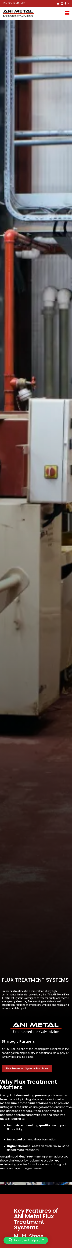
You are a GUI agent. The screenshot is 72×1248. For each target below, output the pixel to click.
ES (23, 3)
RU (18, 3)
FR (14, 3)
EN (4, 3)
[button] (25, 1240)
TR (9, 3)
